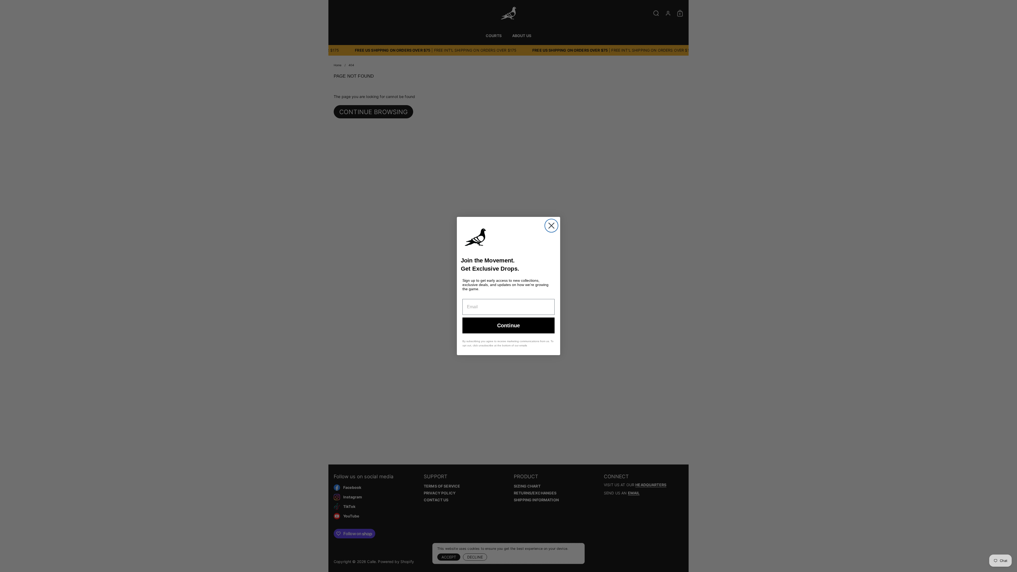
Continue (508, 325)
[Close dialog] (551, 225)
